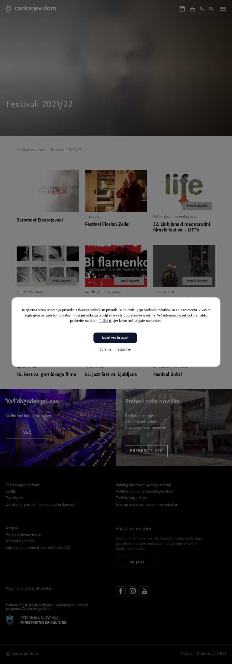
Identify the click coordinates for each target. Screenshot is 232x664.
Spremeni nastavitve (115, 349)
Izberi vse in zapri (115, 337)
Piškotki (105, 321)
